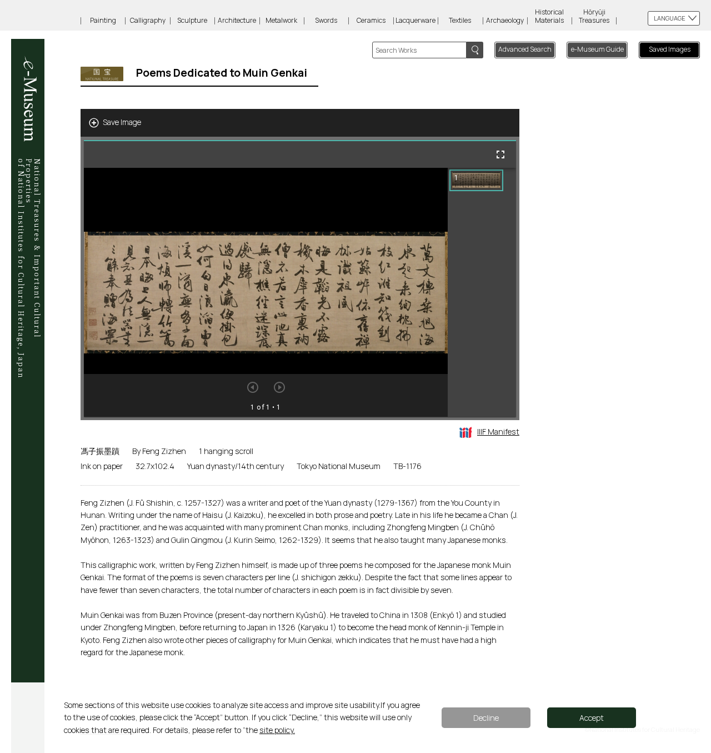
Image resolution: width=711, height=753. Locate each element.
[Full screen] (500, 154)
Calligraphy (148, 20)
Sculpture (192, 20)
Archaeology (505, 20)
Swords (326, 20)
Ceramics (371, 20)
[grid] (482, 292)
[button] (476, 180)
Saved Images (669, 49)
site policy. (277, 730)
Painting (103, 20)
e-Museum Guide (597, 49)
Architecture (237, 20)
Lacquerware (415, 20)
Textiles (460, 20)
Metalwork (281, 20)
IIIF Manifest (498, 431)
